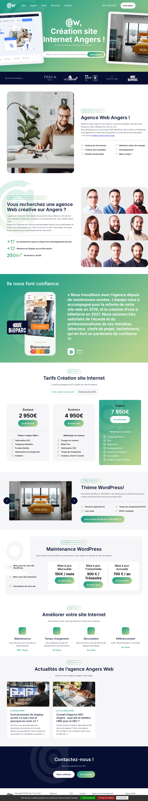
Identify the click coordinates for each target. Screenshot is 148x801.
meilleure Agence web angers (103, 135)
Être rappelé (86, 774)
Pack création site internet (63, 392)
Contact (68, 5)
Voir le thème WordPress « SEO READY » (102, 519)
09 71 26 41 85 (109, 5)
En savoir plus (28, 423)
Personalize (122, 798)
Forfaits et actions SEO (87, 392)
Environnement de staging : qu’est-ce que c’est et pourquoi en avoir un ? (27, 718)
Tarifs (44, 5)
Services (55, 5)
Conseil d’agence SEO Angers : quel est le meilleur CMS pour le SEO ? (73, 718)
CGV (71, 793)
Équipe (33, 5)
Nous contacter (64, 774)
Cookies (82, 793)
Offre (23, 5)
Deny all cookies (107, 798)
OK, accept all (89, 798)
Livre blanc (128, 5)
